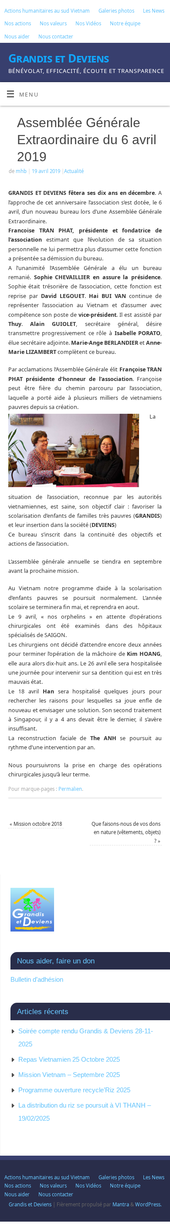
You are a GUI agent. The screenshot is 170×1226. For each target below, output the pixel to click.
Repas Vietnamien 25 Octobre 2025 (69, 1059)
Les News (153, 10)
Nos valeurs (53, 23)
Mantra (120, 1204)
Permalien (70, 789)
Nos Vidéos (88, 23)
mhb (21, 171)
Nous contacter (55, 36)
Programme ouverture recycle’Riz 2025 (74, 1090)
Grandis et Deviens (58, 58)
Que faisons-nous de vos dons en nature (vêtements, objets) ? (126, 832)
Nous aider (17, 36)
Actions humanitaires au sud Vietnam (47, 10)
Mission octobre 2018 (36, 824)
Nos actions (17, 23)
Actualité (74, 171)
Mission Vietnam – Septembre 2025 (69, 1074)
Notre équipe (125, 23)
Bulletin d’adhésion (36, 979)
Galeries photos (116, 10)
